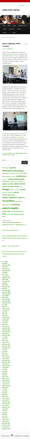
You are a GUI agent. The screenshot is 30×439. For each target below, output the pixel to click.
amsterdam (5, 173)
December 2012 (6, 382)
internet (16, 192)
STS (4, 214)
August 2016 (5, 333)
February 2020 (6, 299)
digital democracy (14, 181)
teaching (5, 32)
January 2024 (5, 276)
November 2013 (6, 362)
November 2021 (6, 286)
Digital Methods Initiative (12, 56)
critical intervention (16, 179)
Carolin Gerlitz (5, 135)
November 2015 (6, 335)
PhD (11, 204)
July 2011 (4, 411)
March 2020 (5, 297)
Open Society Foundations (18, 90)
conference (21, 176)
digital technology (8, 186)
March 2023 (5, 279)
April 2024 (4, 274)
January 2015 (5, 342)
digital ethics (22, 181)
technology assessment (17, 214)
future (21, 186)
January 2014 (5, 358)
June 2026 (4, 261)
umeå (3, 216)
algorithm (12, 168)
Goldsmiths (15, 54)
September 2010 (6, 429)
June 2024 (4, 272)
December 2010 (6, 423)
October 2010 (5, 427)
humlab (22, 189)
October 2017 (5, 319)
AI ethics (6, 168)
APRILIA (4, 246)
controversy (5, 179)
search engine (10, 208)
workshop (9, 153)
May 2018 (4, 313)
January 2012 (5, 400)
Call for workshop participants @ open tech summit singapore (14, 254)
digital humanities (7, 184)
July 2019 (4, 304)
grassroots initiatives (14, 189)
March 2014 (5, 355)
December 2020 (6, 290)
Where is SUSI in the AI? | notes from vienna (12, 251)
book (8, 176)
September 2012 (6, 385)
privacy (16, 204)
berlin (25, 173)
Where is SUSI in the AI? (12, 230)
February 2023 (6, 281)
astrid (3, 230)
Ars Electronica (12, 173)
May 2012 (4, 393)
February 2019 (6, 308)
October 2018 (5, 310)
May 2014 (4, 353)
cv (9, 32)
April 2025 (4, 267)
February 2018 (6, 317)
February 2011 (6, 420)
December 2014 (6, 344)
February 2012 (6, 398)
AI (3, 168)
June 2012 (4, 391)
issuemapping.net (20, 137)
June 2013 (4, 371)
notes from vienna (11, 9)
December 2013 (6, 360)
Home (4, 25)
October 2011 (5, 405)
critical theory (6, 181)
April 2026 (4, 263)
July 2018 (4, 312)
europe (16, 186)
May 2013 (4, 373)
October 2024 (5, 269)
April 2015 (4, 339)
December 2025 (6, 265)
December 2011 (6, 402)
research (19, 29)
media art (21, 197)
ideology (4, 192)
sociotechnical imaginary (17, 211)
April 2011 (4, 416)
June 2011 (4, 412)
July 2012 (4, 389)
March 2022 (5, 285)
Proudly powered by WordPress (21, 436)
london (25, 153)
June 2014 (4, 351)
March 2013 (5, 376)
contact (14, 32)
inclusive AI (9, 192)
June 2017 (4, 322)
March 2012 (5, 396)
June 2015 (4, 337)
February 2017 (6, 326)
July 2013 (4, 369)
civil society (12, 176)
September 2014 (6, 348)
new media (17, 201)
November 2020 (6, 292)
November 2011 (6, 403)
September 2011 (6, 407)
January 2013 (5, 380)
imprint (14, 25)
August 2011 (5, 409)
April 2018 (4, 315)
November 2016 (6, 330)
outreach (5, 29)
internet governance (9, 195)
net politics (4, 155)
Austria (21, 173)
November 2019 (6, 301)
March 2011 (5, 418)
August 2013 (5, 367)
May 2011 (4, 414)
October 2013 (5, 364)
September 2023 (6, 277)
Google (5, 189)
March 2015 (5, 340)
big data (4, 176)
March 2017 (5, 324)
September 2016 (6, 331)
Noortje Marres (21, 133)
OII (21, 201)
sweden (8, 214)
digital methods (19, 153)
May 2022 (4, 283)
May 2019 (4, 306)
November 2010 (6, 425)
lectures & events (22, 25)
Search (4, 160)
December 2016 (6, 328)
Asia (17, 173)
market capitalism (9, 197)
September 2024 (6, 270)
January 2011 (5, 421)
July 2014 (4, 349)
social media (6, 211)
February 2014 (6, 357)
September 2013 (6, 366)
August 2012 (5, 387)
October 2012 (5, 384)
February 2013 (6, 378)
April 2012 (4, 394)
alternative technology (13, 170)
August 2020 (5, 295)
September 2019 (6, 303)
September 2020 (6, 294)
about (9, 25)
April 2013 (4, 375)
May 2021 (4, 288)
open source (5, 204)
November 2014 (6, 346)
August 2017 (5, 321)
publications (12, 29)
